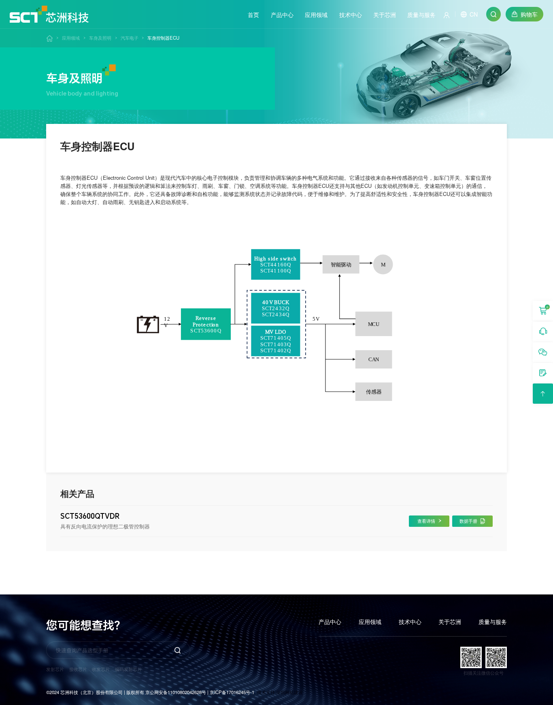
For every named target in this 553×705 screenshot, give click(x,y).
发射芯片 (55, 669)
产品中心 (330, 622)
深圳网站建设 (289, 692)
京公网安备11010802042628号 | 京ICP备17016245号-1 (199, 692)
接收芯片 (78, 669)
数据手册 (468, 521)
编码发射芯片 (128, 669)
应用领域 (71, 37)
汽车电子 (129, 37)
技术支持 (266, 692)
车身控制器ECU (163, 37)
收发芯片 (101, 669)
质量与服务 (493, 622)
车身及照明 (100, 37)
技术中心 (410, 622)
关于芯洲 (449, 622)
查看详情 (426, 521)
